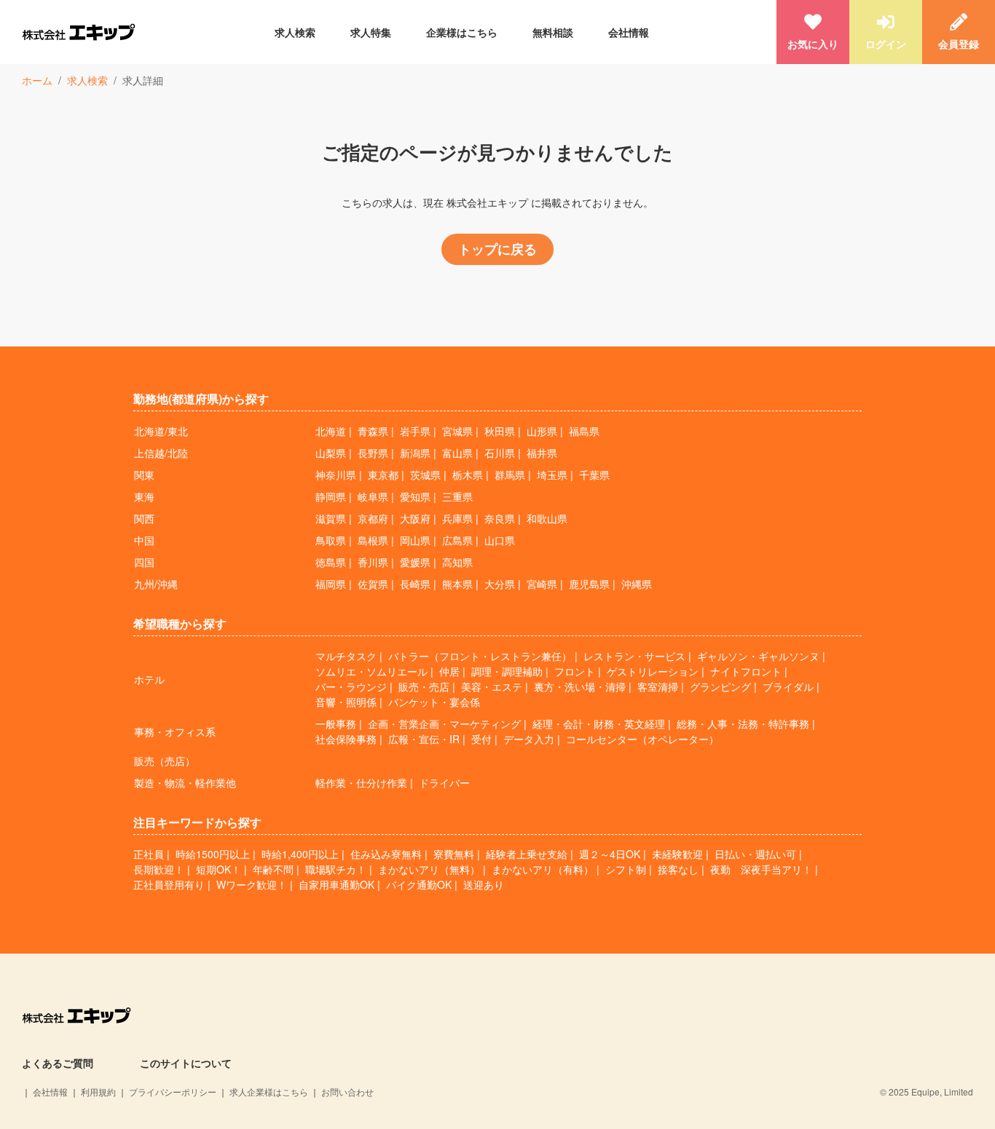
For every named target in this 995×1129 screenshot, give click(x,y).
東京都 (383, 474)
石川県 (499, 452)
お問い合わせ (347, 1091)
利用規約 (98, 1091)
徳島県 (330, 562)
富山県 (457, 452)
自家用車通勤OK (336, 884)
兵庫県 (457, 518)
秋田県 (499, 431)
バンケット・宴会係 (434, 701)
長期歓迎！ (158, 869)
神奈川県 (335, 474)
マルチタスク (346, 656)
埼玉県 (552, 474)
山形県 (542, 431)
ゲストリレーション (653, 671)
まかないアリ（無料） (429, 869)
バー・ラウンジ (351, 686)
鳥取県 (330, 540)
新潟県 (415, 452)
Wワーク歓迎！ (251, 884)
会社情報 (628, 32)
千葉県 (594, 474)
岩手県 (415, 431)
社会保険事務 (346, 739)
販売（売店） (164, 760)
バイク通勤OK (419, 884)
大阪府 (415, 518)
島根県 (373, 540)
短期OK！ (218, 869)
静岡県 (330, 496)
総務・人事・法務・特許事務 (743, 723)
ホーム (37, 80)
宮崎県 (542, 584)
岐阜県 (373, 496)
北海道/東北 (161, 431)
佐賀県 (373, 584)
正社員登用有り (169, 884)
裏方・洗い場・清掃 (580, 686)
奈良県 (499, 518)
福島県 (584, 431)
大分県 (499, 584)
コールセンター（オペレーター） (642, 739)
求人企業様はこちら (268, 1091)
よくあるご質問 (57, 1062)
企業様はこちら (462, 32)
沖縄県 (636, 584)
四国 (144, 562)
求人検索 (295, 32)
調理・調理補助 (507, 671)
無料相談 (552, 32)
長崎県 (415, 584)
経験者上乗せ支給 (526, 854)
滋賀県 (330, 518)
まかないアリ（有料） (543, 869)
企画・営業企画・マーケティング (444, 723)
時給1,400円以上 (300, 854)
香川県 (373, 562)
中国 (144, 540)
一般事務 (335, 723)
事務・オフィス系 (175, 731)
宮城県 (457, 431)
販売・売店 (423, 686)
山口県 (499, 540)
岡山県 (415, 540)
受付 (481, 739)
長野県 (373, 452)
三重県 (457, 496)
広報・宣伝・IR (424, 739)
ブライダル (788, 686)
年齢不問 (273, 869)
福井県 (542, 452)
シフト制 (625, 869)
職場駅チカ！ (335, 869)
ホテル (149, 679)
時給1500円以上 (213, 854)
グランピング (720, 686)
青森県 (373, 431)
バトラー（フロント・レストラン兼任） (480, 656)
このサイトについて (186, 1062)
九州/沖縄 (156, 584)
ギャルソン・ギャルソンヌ (758, 656)
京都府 (373, 518)
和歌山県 (547, 518)
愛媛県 (415, 562)
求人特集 (370, 32)
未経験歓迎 (677, 854)
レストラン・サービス (634, 656)
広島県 (457, 540)
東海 (144, 496)
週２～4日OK (609, 854)
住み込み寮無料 (386, 854)
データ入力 (528, 739)
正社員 (148, 854)
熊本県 (457, 584)
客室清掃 (657, 686)
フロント (574, 671)
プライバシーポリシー (172, 1091)
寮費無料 (453, 854)
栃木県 (467, 474)
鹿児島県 (589, 584)
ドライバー (444, 782)
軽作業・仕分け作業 (361, 782)
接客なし (678, 869)
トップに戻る (497, 248)
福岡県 (330, 584)
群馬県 (510, 474)
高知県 (457, 562)
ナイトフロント (746, 671)
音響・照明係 (346, 701)
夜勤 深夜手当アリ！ (761, 869)
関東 (144, 474)
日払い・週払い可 (755, 854)
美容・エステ (491, 686)
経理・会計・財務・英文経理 (598, 723)
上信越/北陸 (161, 452)
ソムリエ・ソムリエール (371, 671)
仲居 (449, 671)
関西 (144, 518)
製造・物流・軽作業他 (185, 782)
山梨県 (330, 452)
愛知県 (415, 496)
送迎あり (483, 884)
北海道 (330, 431)
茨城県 (425, 474)
